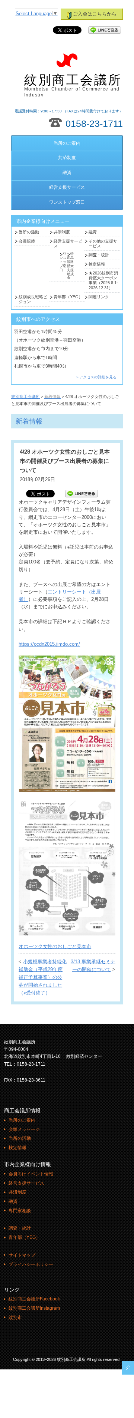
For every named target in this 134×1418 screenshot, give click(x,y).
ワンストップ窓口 (67, 202)
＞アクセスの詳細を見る (96, 377)
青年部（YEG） (68, 297)
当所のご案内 (67, 143)
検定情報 (97, 264)
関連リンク (99, 297)
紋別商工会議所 (73, 85)
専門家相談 (20, 1210)
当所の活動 (29, 232)
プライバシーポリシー (31, 1264)
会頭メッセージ (24, 1129)
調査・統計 (99, 255)
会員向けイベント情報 (31, 1174)
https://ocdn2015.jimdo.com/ (49, 644)
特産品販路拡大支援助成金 (70, 266)
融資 (67, 172)
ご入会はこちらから (95, 14)
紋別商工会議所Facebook (34, 1299)
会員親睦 (27, 241)
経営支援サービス (67, 187)
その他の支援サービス (103, 243)
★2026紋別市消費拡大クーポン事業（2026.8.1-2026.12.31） (103, 280)
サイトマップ (22, 1255)
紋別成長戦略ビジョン (33, 299)
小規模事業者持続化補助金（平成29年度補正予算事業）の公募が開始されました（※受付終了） (43, 977)
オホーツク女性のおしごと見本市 (55, 946)
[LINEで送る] (104, 30)
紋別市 (15, 1317)
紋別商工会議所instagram (34, 1308)
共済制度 (67, 157)
